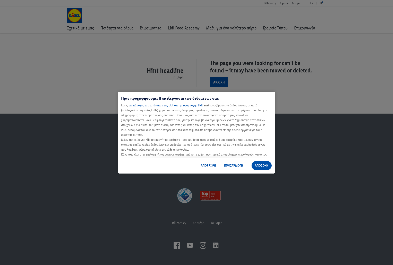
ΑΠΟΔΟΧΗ (261, 165)
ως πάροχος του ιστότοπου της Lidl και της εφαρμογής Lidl (166, 105)
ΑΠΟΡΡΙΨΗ (208, 165)
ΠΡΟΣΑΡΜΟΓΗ (233, 165)
